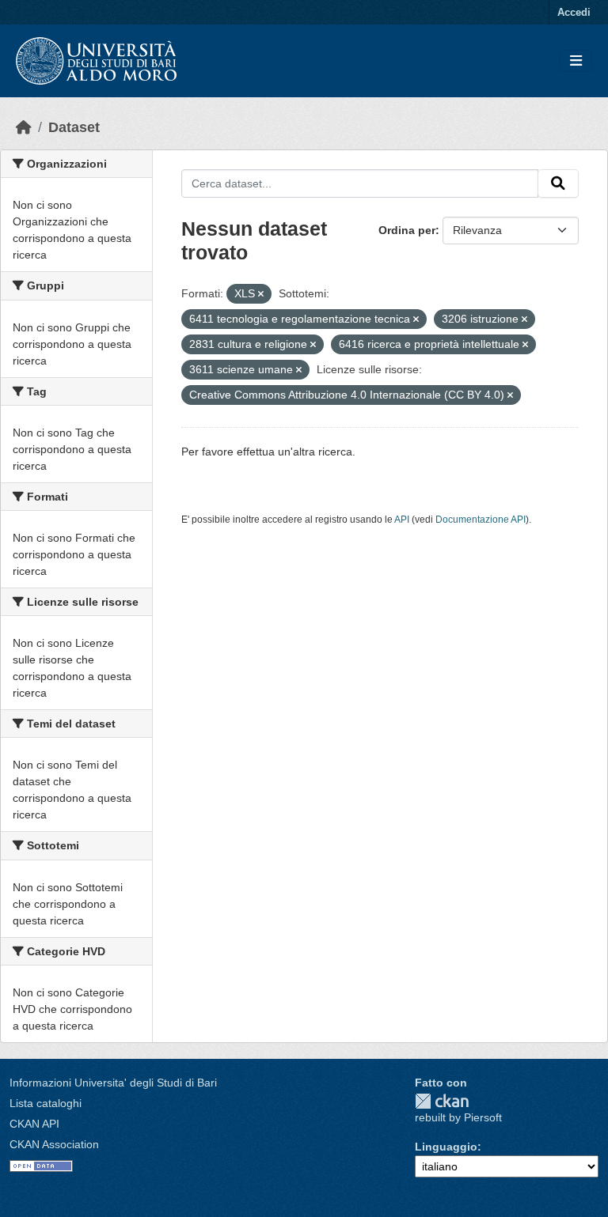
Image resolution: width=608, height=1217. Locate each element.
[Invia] (558, 183)
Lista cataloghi (46, 1103)
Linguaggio (446, 1146)
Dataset (74, 127)
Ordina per (406, 230)
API (401, 519)
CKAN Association (54, 1144)
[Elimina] (261, 294)
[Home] (24, 127)
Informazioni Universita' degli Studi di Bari (113, 1082)
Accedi (574, 12)
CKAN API (34, 1123)
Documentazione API (480, 519)
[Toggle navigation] (576, 61)
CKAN (442, 1101)
